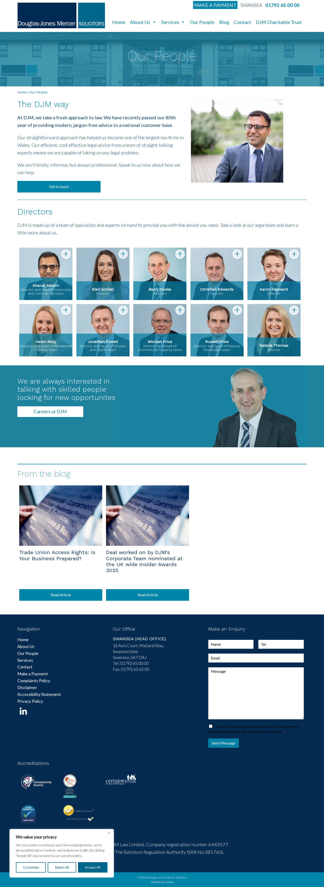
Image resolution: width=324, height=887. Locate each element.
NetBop (169, 882)
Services (170, 22)
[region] (61, 853)
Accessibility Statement (39, 694)
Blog (224, 22)
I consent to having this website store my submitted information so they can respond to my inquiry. (253, 729)
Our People (202, 22)
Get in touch (59, 186)
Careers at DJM (50, 411)
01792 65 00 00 (282, 5)
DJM (61, 15)
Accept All (92, 867)
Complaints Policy (33, 680)
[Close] (109, 833)
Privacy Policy (30, 701)
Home (118, 22)
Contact (242, 22)
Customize (31, 867)
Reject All (62, 867)
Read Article (61, 594)
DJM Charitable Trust (279, 22)
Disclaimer (27, 687)
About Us (140, 22)
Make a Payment (215, 5)
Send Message (223, 743)
